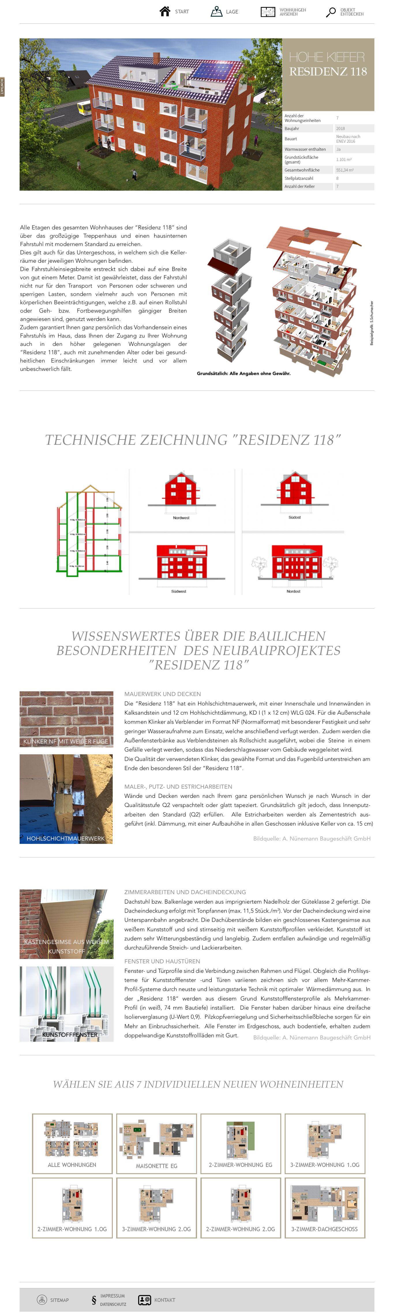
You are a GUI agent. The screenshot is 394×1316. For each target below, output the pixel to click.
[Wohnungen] (288, 11)
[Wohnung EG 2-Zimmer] (240, 1172)
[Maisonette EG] (156, 1172)
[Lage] (231, 11)
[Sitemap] (56, 1300)
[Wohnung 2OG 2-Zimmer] (240, 1237)
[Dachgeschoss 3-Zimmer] (325, 1237)
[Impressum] (107, 1300)
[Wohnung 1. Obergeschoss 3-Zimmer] (325, 1172)
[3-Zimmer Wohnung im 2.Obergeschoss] (156, 1237)
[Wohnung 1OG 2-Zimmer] (72, 1237)
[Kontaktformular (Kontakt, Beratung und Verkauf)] (157, 1300)
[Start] (181, 11)
